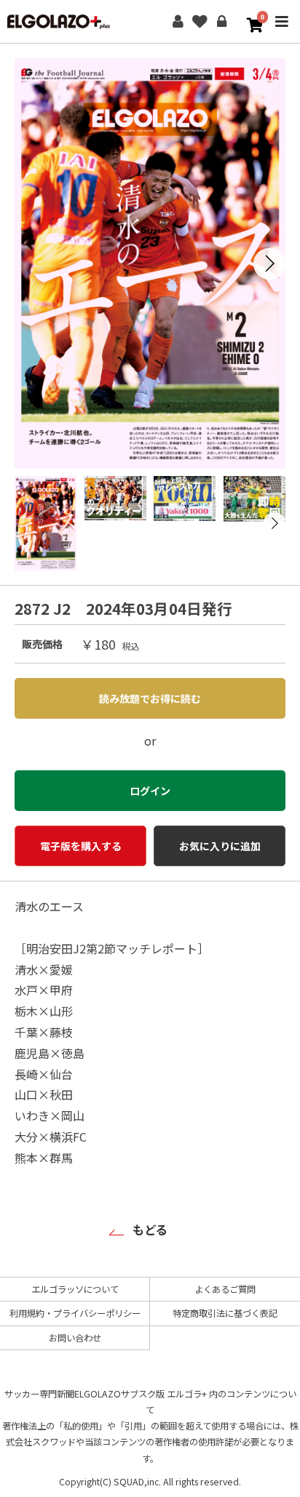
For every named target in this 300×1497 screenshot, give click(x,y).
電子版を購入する (81, 846)
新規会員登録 (178, 22)
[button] (269, 264)
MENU (282, 31)
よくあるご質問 (225, 1289)
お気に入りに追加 (220, 846)
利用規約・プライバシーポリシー (75, 1313)
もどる (150, 1229)
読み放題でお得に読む (150, 698)
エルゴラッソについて (75, 1289)
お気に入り (199, 22)
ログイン (221, 22)
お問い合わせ (75, 1337)
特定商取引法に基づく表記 (225, 1313)
